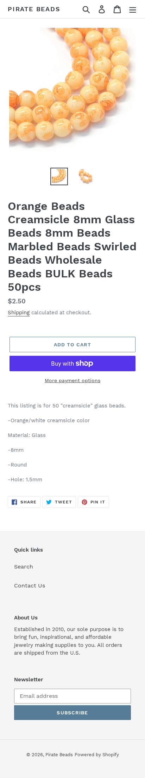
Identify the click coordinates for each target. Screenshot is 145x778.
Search (23, 566)
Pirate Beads (34, 9)
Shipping (19, 312)
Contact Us (29, 585)
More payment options (72, 380)
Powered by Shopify (97, 754)
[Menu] (132, 9)
